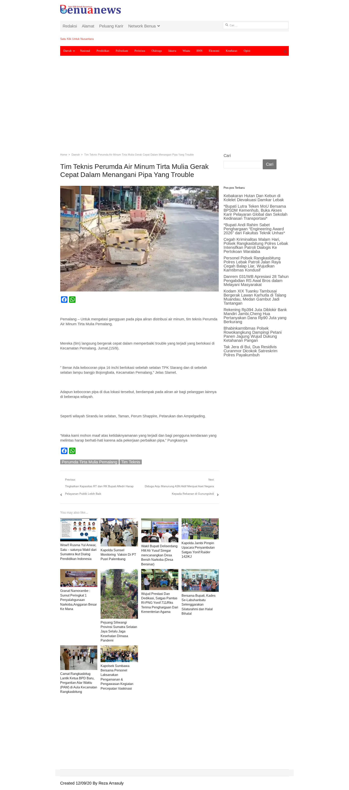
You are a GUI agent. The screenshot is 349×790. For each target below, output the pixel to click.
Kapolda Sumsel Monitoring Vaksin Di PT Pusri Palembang (118, 554)
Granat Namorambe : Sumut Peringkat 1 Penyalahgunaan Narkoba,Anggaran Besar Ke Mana (78, 600)
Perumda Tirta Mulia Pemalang (89, 462)
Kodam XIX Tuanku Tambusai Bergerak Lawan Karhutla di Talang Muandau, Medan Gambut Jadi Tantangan (255, 297)
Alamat (88, 26)
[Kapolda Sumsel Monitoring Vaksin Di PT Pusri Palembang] (119, 532)
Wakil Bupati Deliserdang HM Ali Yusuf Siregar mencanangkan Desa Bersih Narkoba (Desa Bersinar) (159, 555)
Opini (247, 50)
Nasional (85, 50)
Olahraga (156, 50)
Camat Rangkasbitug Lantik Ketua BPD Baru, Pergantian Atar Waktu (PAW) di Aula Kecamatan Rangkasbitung (78, 683)
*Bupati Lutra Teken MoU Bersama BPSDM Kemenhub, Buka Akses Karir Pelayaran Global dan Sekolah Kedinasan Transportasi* (255, 212)
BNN (199, 50)
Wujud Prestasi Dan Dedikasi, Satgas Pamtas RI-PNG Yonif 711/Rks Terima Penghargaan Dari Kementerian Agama (159, 603)
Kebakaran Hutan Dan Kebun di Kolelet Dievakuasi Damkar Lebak (254, 198)
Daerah (67, 50)
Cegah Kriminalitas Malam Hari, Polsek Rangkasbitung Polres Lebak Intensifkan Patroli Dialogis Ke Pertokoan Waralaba (256, 245)
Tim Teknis (130, 462)
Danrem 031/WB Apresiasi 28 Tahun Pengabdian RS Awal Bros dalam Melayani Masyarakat (256, 280)
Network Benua (142, 26)
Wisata (186, 50)
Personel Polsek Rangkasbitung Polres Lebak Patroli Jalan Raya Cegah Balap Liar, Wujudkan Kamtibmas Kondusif (252, 264)
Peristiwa (140, 50)
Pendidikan (103, 50)
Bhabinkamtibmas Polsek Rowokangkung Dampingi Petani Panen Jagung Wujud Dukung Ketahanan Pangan (253, 334)
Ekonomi (214, 50)
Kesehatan (231, 50)
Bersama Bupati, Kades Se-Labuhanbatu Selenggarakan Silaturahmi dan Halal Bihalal (198, 604)
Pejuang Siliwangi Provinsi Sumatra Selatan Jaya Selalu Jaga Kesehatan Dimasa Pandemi (119, 631)
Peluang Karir (111, 26)
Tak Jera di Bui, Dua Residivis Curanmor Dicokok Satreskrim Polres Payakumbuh (251, 351)
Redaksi (70, 26)
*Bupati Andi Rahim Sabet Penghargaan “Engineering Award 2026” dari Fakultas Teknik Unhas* (254, 229)
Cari (227, 155)
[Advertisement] (174, 107)
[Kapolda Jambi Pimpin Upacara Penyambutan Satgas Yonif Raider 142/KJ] (200, 528)
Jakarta (172, 50)
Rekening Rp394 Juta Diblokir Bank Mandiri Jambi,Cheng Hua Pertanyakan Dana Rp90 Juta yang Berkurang (255, 315)
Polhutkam (122, 50)
